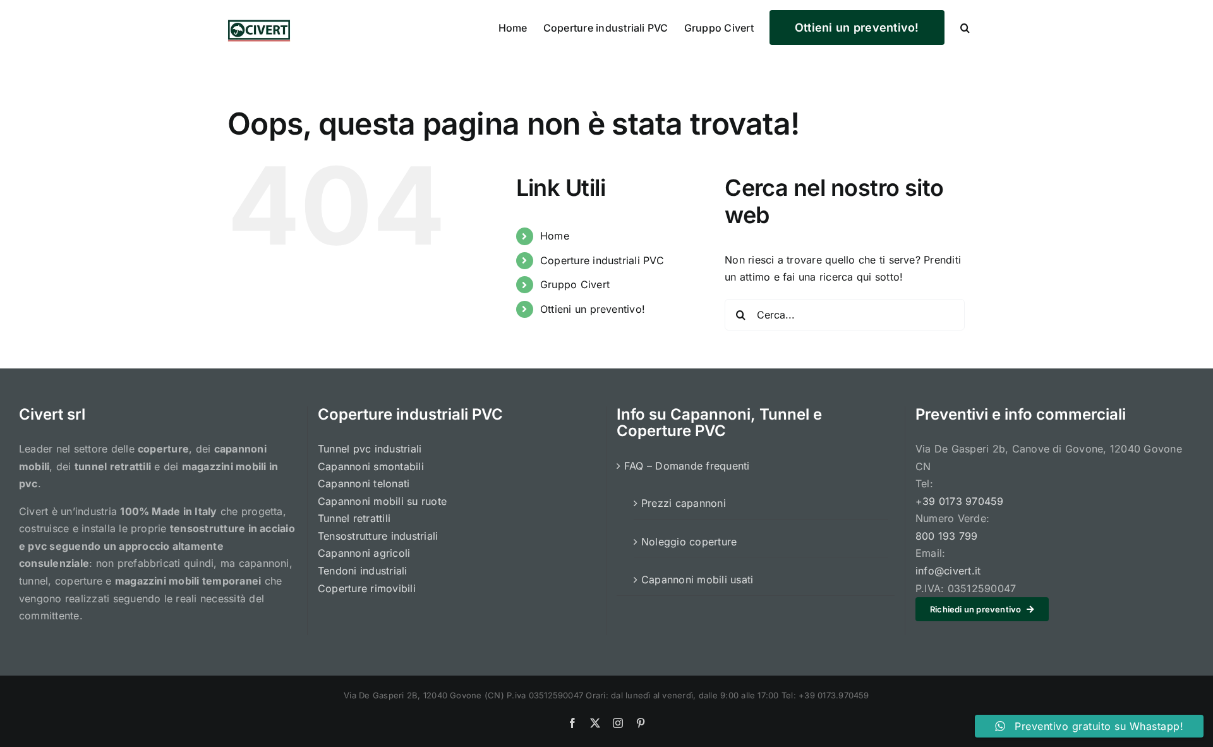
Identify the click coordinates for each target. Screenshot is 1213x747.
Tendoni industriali (362, 570)
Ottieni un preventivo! (592, 309)
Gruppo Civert (575, 284)
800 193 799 (946, 536)
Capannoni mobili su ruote (382, 501)
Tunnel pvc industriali (369, 448)
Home (554, 235)
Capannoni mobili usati (697, 579)
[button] (965, 26)
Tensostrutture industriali (378, 536)
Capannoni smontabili (371, 466)
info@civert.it (948, 570)
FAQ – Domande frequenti (687, 465)
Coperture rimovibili (367, 588)
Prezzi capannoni (683, 503)
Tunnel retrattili (354, 518)
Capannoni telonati (363, 483)
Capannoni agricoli (364, 553)
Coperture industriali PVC (602, 260)
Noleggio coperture (689, 541)
